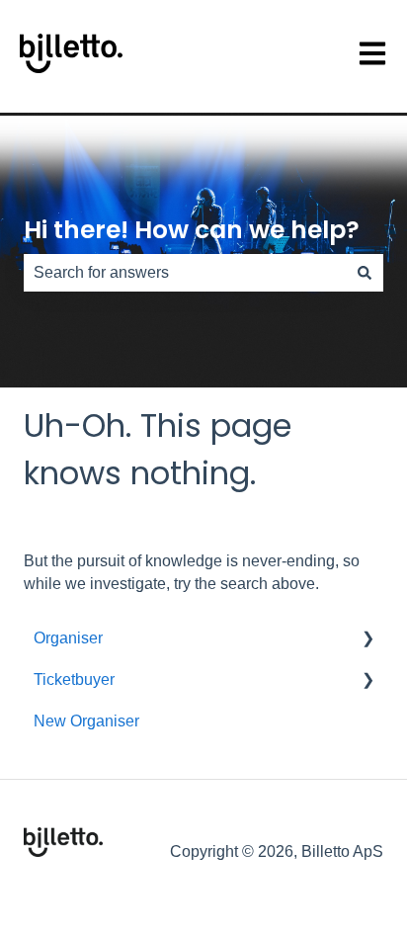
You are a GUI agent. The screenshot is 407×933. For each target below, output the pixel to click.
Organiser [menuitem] (68, 638)
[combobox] (185, 273)
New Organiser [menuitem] (86, 721)
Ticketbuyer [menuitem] (74, 679)
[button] (367, 640)
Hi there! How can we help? (192, 229)
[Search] (364, 273)
